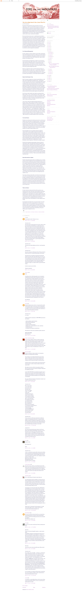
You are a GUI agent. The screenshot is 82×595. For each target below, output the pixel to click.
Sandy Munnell (27, 512)
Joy (25, 217)
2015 (49, 45)
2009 (49, 76)
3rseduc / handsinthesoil (28, 337)
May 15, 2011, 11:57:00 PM (30, 527)
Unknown (26, 272)
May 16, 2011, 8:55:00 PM (30, 543)
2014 (49, 46)
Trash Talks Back (49, 120)
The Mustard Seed (50, 95)
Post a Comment (25, 585)
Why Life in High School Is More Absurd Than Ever (34, 22)
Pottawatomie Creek (50, 118)
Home (34, 587)
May (50, 62)
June (50, 60)
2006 (49, 81)
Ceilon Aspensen (27, 464)
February (50, 72)
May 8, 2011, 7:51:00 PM (30, 247)
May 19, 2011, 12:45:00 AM (30, 575)
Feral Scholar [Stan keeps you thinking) (53, 88)
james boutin (27, 351)
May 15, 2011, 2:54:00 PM (30, 520)
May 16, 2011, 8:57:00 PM (30, 548)
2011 (49, 50)
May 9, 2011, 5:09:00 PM (30, 381)
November (50, 53)
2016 (49, 43)
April (50, 69)
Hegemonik (49, 103)
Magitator (48, 112)
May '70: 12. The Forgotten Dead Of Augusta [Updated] (54, 64)
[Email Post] (23, 210)
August (50, 58)
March (50, 70)
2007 (49, 79)
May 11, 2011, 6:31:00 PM (30, 437)
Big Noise (48, 105)
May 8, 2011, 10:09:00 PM (30, 301)
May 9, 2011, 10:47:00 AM (30, 335)
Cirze (26, 440)
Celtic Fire (48, 101)
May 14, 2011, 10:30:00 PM (30, 510)
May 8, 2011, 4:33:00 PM (30, 220)
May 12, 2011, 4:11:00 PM (30, 448)
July (50, 59)
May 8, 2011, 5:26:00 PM (30, 241)
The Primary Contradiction (51, 111)
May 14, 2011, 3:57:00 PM (30, 461)
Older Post (43, 587)
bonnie (26, 303)
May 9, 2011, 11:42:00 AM (30, 349)
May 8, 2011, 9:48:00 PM (30, 269)
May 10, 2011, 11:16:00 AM (30, 425)
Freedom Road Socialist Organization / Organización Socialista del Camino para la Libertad (53, 27)
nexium (26, 577)
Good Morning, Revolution (51, 104)
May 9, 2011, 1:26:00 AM (30, 311)
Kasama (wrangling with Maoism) (52, 89)
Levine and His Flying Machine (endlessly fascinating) (52, 87)
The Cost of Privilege (50, 24)
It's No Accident (49, 117)
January (50, 73)
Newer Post (24, 587)
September (51, 56)
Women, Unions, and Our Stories (52, 94)
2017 (49, 42)
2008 (49, 78)
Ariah (26, 522)
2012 (49, 49)
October (50, 55)
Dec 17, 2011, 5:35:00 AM (30, 583)
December (50, 52)
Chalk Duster (27, 475)
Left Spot (48, 110)
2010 (49, 75)
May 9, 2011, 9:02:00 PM (30, 413)
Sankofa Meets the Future (51, 100)
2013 (49, 47)
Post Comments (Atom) (30, 589)
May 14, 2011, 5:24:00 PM (30, 473)
